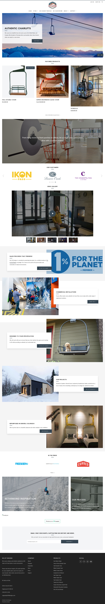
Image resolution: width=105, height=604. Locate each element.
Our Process (45, 431)
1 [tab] (50, 56)
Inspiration (30, 565)
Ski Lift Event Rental (58, 589)
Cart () (97, 2)
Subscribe (69, 541)
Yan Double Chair (58, 580)
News (29, 568)
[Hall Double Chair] (18, 82)
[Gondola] (87, 86)
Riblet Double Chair (58, 568)
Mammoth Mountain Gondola (60, 587)
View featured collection (52, 115)
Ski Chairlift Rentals (45, 11)
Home (30, 11)
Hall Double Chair (58, 565)
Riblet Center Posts (58, 570)
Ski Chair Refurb (57, 11)
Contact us (52, 145)
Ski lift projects (90, 389)
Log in (92, 2)
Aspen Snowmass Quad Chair (60, 584)
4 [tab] (54, 56)
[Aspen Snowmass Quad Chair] (52, 82)
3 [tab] (53, 56)
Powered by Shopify (6, 601)
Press (52, 472)
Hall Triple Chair (57, 575)
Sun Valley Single (58, 561)
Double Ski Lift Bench (59, 573)
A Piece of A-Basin (43, 345)
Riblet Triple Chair (58, 577)
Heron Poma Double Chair (60, 563)
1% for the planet (43, 268)
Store (35, 11)
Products (30, 563)
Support (72, 11)
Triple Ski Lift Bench (58, 582)
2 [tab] (51, 56)
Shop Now (36, 39)
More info (92, 301)
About (65, 11)
